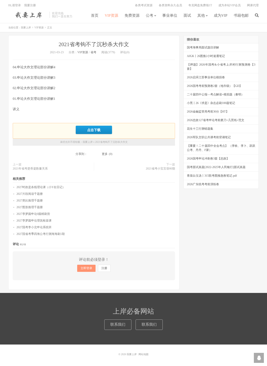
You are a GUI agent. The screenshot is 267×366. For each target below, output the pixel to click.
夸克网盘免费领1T (200, 5)
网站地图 (144, 354)
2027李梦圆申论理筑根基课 (34, 220)
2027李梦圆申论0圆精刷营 (33, 213)
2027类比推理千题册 (29, 200)
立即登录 (86, 268)
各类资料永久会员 (170, 5)
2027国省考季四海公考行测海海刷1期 (40, 234)
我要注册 (30, 5)
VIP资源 (111, 15)
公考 (149, 15)
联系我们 (117, 324)
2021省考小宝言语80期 (160, 168)
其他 (201, 15)
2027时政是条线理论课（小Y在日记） (40, 187)
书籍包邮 (241, 15)
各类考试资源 (143, 5)
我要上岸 (27, 14)
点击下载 (94, 130)
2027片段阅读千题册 (29, 193)
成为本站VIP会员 (229, 5)
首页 (94, 15)
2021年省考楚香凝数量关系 (30, 168)
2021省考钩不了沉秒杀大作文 (94, 44)
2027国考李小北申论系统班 (34, 227)
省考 (93, 52)
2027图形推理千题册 (29, 207)
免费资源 (132, 15)
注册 (104, 268)
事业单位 (169, 15)
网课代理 (253, 5)
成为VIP (220, 15)
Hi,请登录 (14, 5)
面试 (187, 15)
